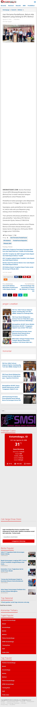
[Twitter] (20, 277)
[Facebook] (16, 277)
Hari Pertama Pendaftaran (18, 237)
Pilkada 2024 (7, 243)
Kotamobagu (6, 627)
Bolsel (4, 624)
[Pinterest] (24, 277)
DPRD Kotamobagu (8, 641)
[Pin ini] (15, 295)
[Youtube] (29, 277)
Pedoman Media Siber (12, 701)
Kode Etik (22, 701)
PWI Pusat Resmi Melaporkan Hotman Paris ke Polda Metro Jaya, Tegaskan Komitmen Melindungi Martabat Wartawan (11, 378)
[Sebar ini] (5, 295)
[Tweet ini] (10, 295)
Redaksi (3, 701)
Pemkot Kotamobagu (8, 620)
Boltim (4, 631)
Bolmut (4, 634)
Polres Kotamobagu (8, 638)
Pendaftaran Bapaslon (20, 240)
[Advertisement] (18, 115)
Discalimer (12, 704)
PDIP (3, 649)
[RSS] (5, 279)
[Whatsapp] (25, 295)
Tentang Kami (30, 701)
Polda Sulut (5, 652)
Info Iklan (23, 703)
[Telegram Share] (20, 295)
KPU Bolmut (7, 240)
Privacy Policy (4, 704)
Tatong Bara (6, 645)
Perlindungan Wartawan (13, 703)
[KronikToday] (8, 1)
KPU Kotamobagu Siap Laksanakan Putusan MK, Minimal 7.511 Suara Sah (27, 287)
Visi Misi (3, 703)
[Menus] (35, 2)
